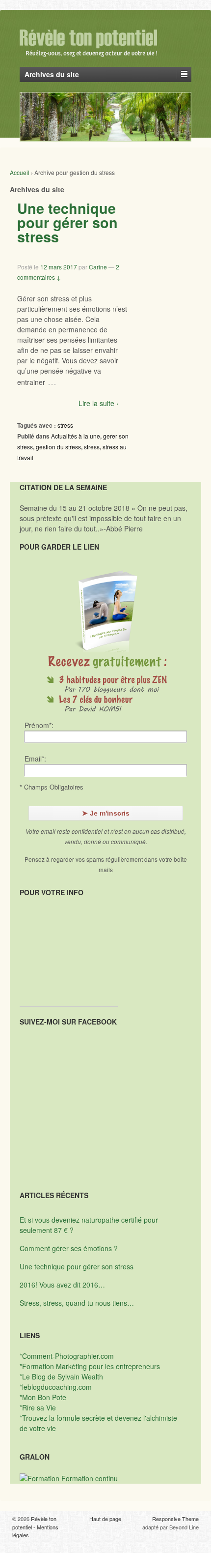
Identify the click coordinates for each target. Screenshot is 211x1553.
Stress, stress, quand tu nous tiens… (77, 1303)
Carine (98, 267)
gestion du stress (58, 446)
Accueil (19, 172)
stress (65, 425)
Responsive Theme (175, 1519)
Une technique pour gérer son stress (67, 222)
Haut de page (105, 1519)
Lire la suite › (99, 403)
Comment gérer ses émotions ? (69, 1248)
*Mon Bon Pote (43, 1397)
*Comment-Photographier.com (67, 1356)
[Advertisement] (69, 957)
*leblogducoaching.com (56, 1387)
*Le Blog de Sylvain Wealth (61, 1376)
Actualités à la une (75, 436)
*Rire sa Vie (38, 1407)
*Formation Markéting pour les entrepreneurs (90, 1366)
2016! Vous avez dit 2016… (62, 1284)
